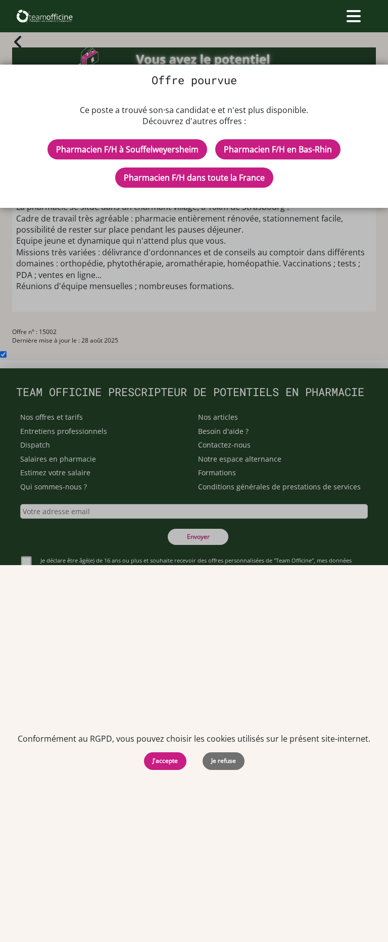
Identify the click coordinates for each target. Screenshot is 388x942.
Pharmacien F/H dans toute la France (194, 177)
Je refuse (223, 760)
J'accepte (165, 760)
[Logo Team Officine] (44, 16)
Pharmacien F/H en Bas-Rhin (278, 149)
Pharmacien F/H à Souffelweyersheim (127, 149)
